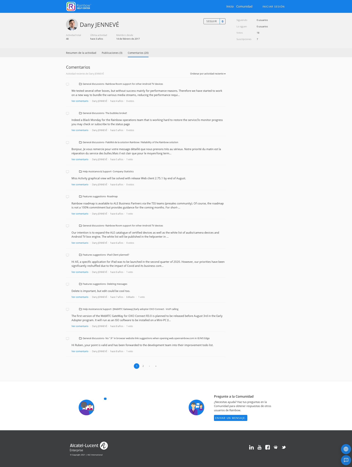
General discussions (93, 84)
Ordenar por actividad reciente (207, 73)
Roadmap (112, 196)
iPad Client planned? (118, 254)
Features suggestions (94, 196)
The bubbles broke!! (116, 113)
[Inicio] (79, 6)
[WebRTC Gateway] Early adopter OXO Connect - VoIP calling (145, 309)
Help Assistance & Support (97, 171)
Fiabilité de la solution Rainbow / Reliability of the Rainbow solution (141, 142)
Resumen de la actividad (81, 52)
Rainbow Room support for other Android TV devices (134, 84)
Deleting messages (117, 284)
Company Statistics (123, 171)
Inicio (230, 6)
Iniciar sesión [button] (274, 6)
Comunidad (244, 6)
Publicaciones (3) (112, 52)
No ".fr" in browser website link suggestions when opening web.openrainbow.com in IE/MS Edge (157, 338)
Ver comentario (80, 101)
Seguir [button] (211, 21)
